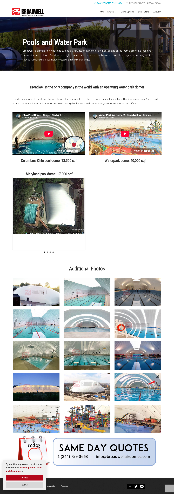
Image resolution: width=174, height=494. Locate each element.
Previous (15, 213)
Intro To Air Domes (108, 12)
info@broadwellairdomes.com (145, 3)
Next (82, 213)
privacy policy (27, 467)
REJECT (24, 485)
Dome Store (143, 12)
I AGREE (24, 477)
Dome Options (127, 12)
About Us (157, 12)
